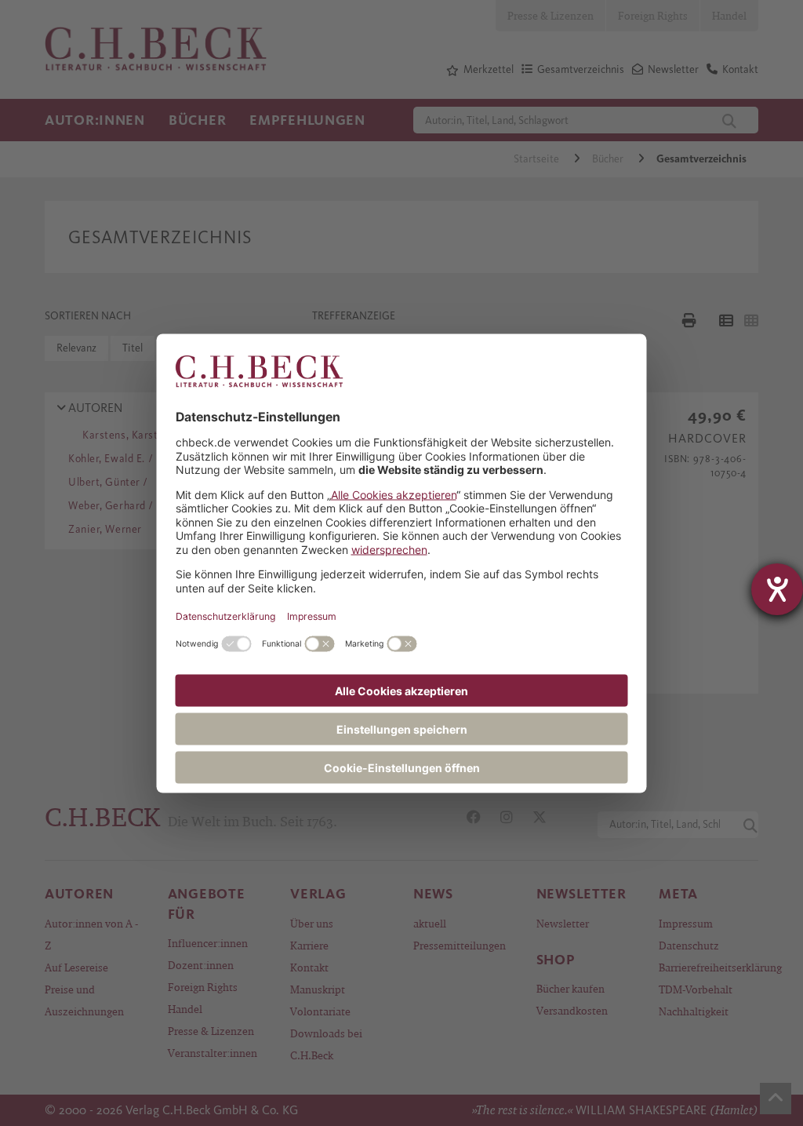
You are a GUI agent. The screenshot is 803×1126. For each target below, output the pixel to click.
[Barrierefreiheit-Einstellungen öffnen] (777, 589)
